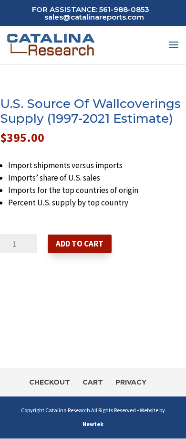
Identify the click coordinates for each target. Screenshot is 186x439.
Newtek (93, 424)
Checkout (49, 382)
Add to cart (79, 243)
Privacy (130, 382)
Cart (93, 382)
